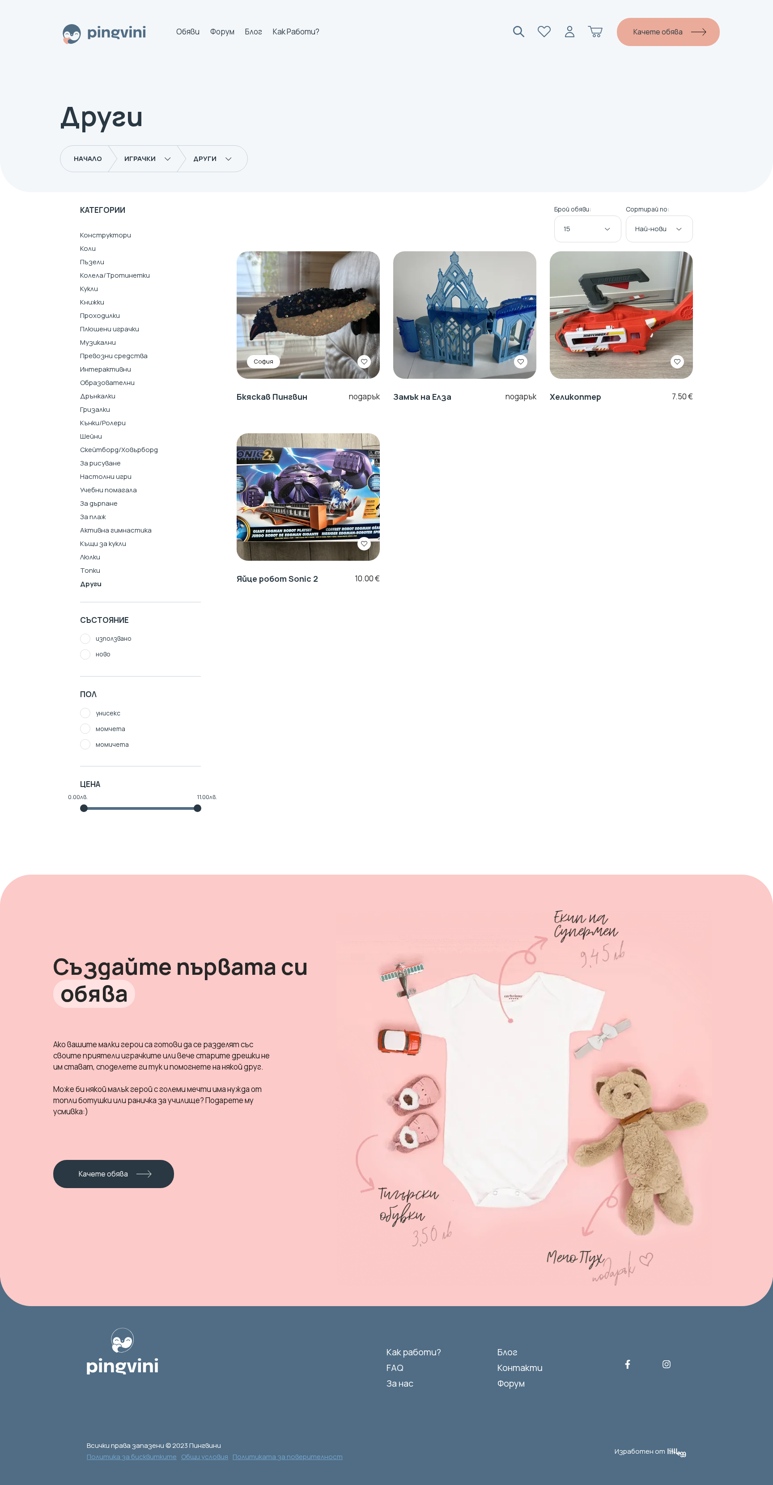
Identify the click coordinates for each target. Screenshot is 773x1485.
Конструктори (105, 235)
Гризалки (95, 409)
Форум (222, 32)
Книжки (92, 302)
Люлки (90, 557)
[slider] (84, 808)
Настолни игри (106, 476)
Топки (90, 570)
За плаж (93, 516)
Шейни (91, 436)
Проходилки (100, 315)
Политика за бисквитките (132, 1456)
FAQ (394, 1368)
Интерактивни (105, 369)
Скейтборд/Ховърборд (119, 449)
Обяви (188, 32)
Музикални (98, 342)
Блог (253, 32)
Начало (88, 158)
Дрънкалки (97, 396)
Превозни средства (114, 355)
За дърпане (99, 503)
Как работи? (296, 32)
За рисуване (100, 463)
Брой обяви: (572, 209)
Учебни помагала (108, 490)
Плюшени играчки (109, 329)
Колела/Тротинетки (115, 275)
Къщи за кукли (103, 543)
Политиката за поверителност (288, 1456)
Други (205, 158)
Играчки (140, 158)
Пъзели (92, 262)
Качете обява (658, 32)
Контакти (520, 1368)
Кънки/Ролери (103, 422)
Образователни (107, 382)
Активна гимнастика (116, 530)
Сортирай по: (647, 209)
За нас (399, 1383)
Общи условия (204, 1456)
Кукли (89, 288)
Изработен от (640, 1451)
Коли (88, 248)
